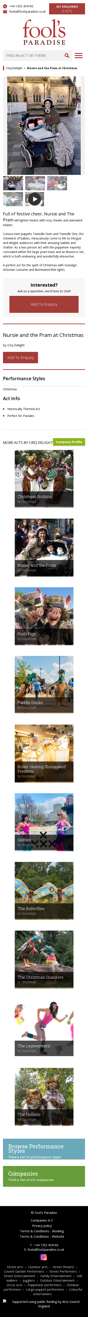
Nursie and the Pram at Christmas (52, 68)
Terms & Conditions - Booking (42, 1231)
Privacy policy (42, 1225)
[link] (43, 304)
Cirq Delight (14, 68)
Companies (31, 1176)
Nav (78, 55)
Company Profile (69, 442)
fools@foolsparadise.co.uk (27, 11)
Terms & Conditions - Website (42, 1236)
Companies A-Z (42, 1220)
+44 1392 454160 (21, 6)
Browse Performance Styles (36, 1151)
